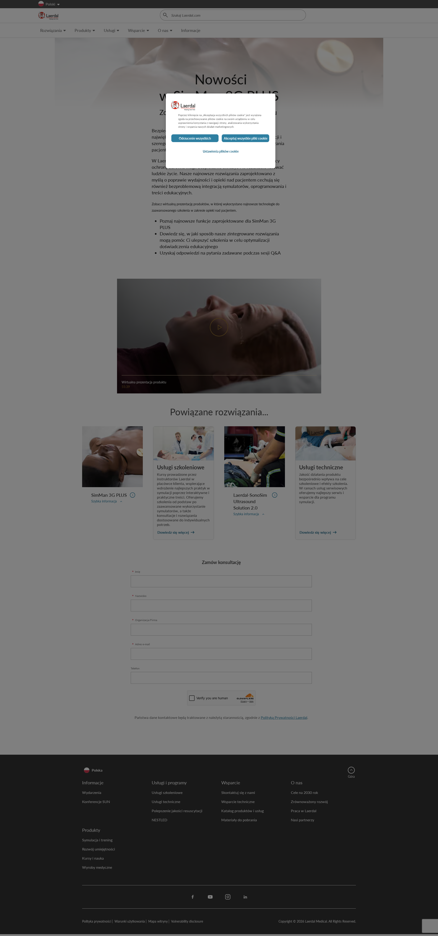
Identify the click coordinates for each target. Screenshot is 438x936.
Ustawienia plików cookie (221, 151)
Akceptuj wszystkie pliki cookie (245, 138)
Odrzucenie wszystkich (195, 138)
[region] (220, 131)
